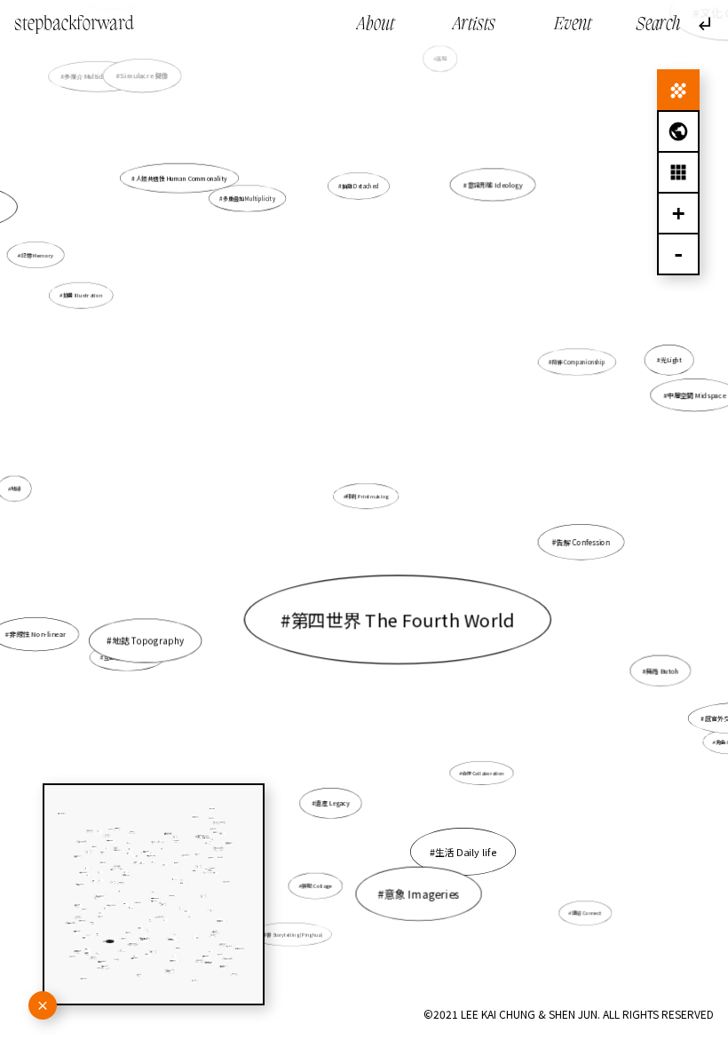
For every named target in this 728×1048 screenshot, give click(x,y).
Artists (474, 25)
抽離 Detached (360, 186)
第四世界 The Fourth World (402, 619)
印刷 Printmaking (367, 495)
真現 (442, 59)
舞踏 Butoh (662, 670)
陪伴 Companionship (578, 362)
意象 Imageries (422, 893)
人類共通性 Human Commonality (181, 178)
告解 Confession (583, 541)
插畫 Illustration (83, 295)
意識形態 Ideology (494, 185)
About (375, 25)
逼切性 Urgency (468, 630)
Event (572, 25)
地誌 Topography (148, 640)
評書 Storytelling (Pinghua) (292, 934)
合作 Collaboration (483, 772)
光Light (671, 359)
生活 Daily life (465, 852)
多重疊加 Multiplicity (249, 198)
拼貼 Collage (317, 886)
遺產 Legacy (332, 802)
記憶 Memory (36, 255)
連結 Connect (587, 913)
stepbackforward (74, 24)
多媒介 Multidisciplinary (99, 76)
